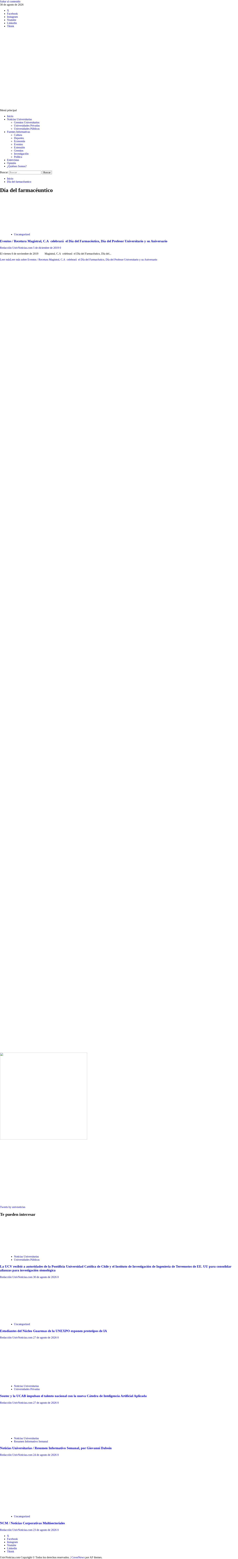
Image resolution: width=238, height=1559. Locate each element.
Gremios (18, 150)
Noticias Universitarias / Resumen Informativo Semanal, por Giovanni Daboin (56, 1448)
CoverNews (78, 1557)
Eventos (18, 144)
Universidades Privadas (27, 125)
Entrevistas (13, 159)
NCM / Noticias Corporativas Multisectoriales (32, 1523)
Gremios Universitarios (26, 122)
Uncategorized (22, 234)
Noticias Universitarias (19, 119)
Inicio (10, 116)
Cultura (18, 134)
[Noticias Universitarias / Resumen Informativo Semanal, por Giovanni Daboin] (33, 1432)
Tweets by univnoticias (12, 1207)
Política (18, 156)
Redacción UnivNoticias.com (16, 247)
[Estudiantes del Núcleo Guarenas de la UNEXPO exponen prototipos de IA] (33, 1318)
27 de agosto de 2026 (45, 1337)
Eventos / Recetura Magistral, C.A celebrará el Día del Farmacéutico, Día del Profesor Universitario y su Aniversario (83, 241)
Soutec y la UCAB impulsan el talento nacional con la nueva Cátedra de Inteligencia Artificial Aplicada (73, 1396)
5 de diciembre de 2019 (46, 247)
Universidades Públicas (27, 128)
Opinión (11, 163)
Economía (19, 141)
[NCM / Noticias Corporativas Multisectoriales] (33, 1510)
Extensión (19, 147)
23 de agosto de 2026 (45, 1529)
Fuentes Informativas (18, 131)
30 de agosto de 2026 (45, 1277)
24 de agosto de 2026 (45, 1454)
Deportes (19, 138)
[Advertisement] (119, 82)
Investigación (21, 153)
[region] (119, 459)
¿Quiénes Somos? (17, 166)
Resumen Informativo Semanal (31, 1441)
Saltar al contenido (10, 1)
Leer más (78, 259)
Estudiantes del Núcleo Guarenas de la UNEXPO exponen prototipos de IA (53, 1331)
